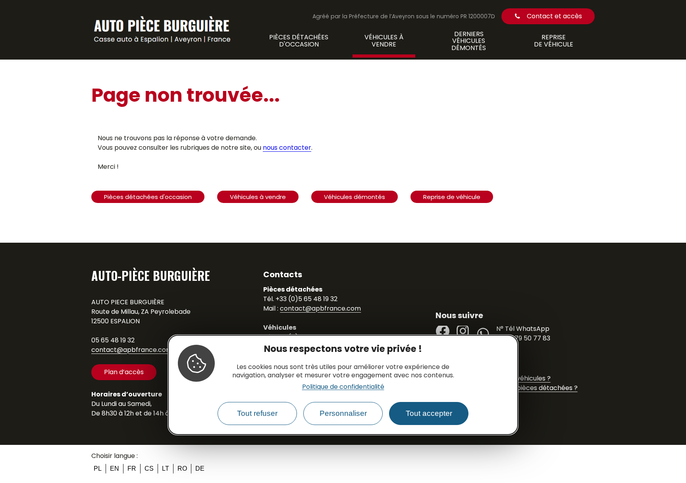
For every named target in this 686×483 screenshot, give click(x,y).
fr (131, 468)
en (114, 468)
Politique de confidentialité (343, 386)
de (199, 468)
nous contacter (287, 147)
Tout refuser (257, 413)
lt (165, 468)
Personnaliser (343, 413)
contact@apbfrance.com (131, 349)
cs (149, 468)
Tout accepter (429, 413)
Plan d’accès (124, 372)
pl (98, 468)
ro (182, 468)
